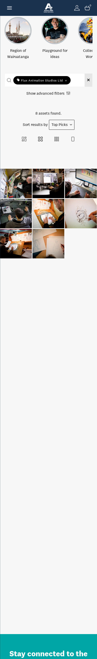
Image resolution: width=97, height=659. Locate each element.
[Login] (77, 8)
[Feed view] (72, 140)
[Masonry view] (24, 140)
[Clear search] (88, 80)
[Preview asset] (16, 183)
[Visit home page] (48, 8)
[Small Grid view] (56, 140)
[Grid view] (40, 140)
